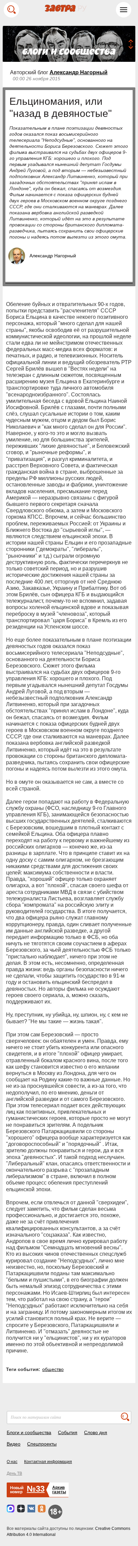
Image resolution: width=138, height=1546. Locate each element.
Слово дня (95, 1432)
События (67, 1432)
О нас (12, 1461)
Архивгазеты (59, 1489)
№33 (36, 1488)
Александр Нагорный (79, 72)
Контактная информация (48, 1461)
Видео (13, 1444)
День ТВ (14, 1473)
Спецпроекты (42, 1444)
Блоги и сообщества (29, 1432)
